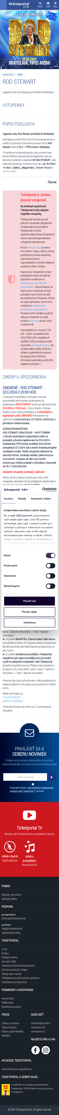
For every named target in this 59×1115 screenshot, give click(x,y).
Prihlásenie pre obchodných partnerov (21, 978)
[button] (48, 5)
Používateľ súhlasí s (31, 789)
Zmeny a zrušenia (10, 1023)
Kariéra (5, 953)
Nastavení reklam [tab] (41, 498)
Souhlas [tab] (8, 498)
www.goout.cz (38, 1031)
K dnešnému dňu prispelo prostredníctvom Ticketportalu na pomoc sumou (32, 1088)
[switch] (50, 565)
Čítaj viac (52, 182)
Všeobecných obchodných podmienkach (33, 285)
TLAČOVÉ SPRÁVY (11, 697)
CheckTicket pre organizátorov (17, 1069)
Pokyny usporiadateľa (12, 1031)
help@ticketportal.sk (12, 928)
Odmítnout (29, 622)
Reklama (6, 1035)
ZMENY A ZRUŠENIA (13, 701)
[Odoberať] (51, 777)
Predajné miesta (10, 957)
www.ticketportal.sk (40, 345)
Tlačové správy (9, 1027)
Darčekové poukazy (11, 1006)
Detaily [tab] (22, 498)
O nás (4, 949)
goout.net (33, 320)
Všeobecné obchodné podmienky (18, 965)
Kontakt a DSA (9, 961)
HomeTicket (8, 998)
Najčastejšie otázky (11, 932)
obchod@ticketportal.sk (14, 918)
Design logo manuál (11, 973)
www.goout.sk (38, 1027)
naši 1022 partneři (21, 515)
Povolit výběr (29, 611)
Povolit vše (29, 601)
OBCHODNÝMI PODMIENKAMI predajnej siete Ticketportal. (31, 789)
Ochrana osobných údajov (15, 969)
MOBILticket (8, 1002)
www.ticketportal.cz (40, 1023)
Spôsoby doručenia (11, 894)
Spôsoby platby (9, 898)
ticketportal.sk (34, 247)
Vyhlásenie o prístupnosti (14, 982)
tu (40, 364)
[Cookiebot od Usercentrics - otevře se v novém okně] (43, 489)
